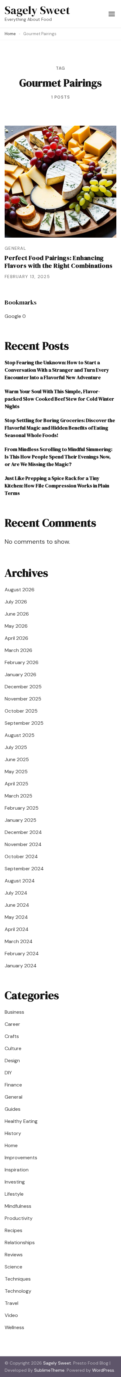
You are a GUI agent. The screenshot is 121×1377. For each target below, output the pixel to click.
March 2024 (19, 941)
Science (13, 1266)
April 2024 (17, 929)
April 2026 (16, 638)
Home (11, 1145)
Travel (11, 1303)
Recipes (13, 1230)
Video (11, 1315)
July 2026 (16, 601)
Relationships (20, 1242)
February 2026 (21, 662)
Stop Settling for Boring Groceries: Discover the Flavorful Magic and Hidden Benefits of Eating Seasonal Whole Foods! (60, 428)
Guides (12, 1109)
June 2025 (17, 759)
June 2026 (17, 614)
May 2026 (16, 626)
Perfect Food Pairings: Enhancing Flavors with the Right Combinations (58, 262)
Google (13, 316)
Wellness (14, 1327)
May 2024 (16, 917)
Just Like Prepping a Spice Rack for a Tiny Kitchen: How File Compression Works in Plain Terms (57, 485)
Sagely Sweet (37, 10)
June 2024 (17, 905)
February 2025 (21, 808)
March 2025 (18, 796)
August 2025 (19, 735)
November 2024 (23, 844)
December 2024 (23, 832)
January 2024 (21, 965)
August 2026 (19, 589)
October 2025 (21, 711)
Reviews (14, 1254)
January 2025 (20, 820)
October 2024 (21, 856)
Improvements (21, 1157)
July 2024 (16, 893)
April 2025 (16, 783)
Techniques (18, 1279)
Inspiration (17, 1169)
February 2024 (22, 953)
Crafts (12, 1036)
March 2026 (18, 650)
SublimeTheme (49, 1370)
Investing (15, 1182)
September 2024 (24, 868)
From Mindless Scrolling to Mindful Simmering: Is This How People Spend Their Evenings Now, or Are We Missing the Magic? (58, 457)
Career (12, 1024)
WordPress (103, 1370)
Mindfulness (18, 1206)
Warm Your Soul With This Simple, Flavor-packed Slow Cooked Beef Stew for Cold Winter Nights (59, 399)
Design (12, 1060)
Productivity (19, 1218)
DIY (8, 1072)
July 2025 (16, 747)
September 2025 (24, 723)
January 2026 (20, 674)
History (13, 1133)
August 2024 (20, 880)
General (15, 248)
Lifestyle (14, 1194)
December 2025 (23, 686)
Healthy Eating (21, 1121)
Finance (13, 1085)
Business (14, 1012)
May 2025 (16, 771)
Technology (18, 1291)
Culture (13, 1048)
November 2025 (23, 698)
